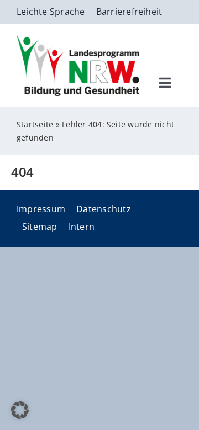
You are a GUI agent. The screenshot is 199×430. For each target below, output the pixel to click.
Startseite (35, 124)
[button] (20, 410)
